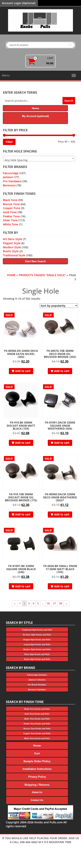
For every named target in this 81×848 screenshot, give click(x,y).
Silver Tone (10, 220)
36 (48, 603)
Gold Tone (10, 212)
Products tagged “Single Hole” (42, 275)
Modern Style (12, 247)
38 (60, 603)
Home (11, 275)
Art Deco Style (12, 239)
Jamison (8, 177)
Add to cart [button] (22, 371)
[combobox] (39, 158)
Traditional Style (14, 255)
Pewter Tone (11, 216)
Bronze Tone (11, 204)
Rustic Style (11, 251)
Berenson (9, 185)
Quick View (37, 316)
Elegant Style (11, 243)
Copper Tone (11, 208)
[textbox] (39, 160)
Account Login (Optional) (18, 3)
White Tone (10, 224)
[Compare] (37, 323)
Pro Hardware (12, 181)
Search (68, 100)
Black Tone (10, 200)
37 (54, 603)
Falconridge (10, 173)
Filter (9, 142)
